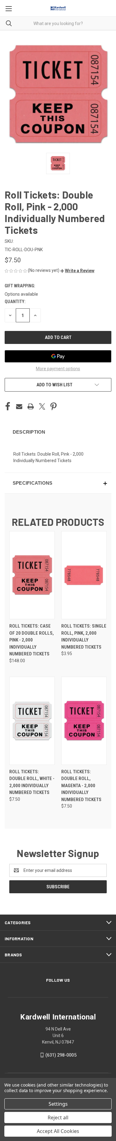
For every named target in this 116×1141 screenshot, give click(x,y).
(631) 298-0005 (60, 1055)
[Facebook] (8, 406)
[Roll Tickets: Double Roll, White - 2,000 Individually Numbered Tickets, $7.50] (32, 721)
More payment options (58, 368)
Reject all (58, 1117)
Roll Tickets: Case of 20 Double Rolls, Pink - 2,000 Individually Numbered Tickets (31, 640)
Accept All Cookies (58, 1131)
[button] (77, 270)
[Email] (19, 406)
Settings (58, 1103)
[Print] (31, 406)
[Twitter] (42, 406)
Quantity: (15, 301)
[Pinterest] (53, 406)
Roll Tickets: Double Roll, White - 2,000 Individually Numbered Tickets (31, 782)
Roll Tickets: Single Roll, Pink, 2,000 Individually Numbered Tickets (83, 636)
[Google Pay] (58, 356)
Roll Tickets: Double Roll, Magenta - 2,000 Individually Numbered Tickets (81, 785)
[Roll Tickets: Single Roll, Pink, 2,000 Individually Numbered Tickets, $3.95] (83, 575)
